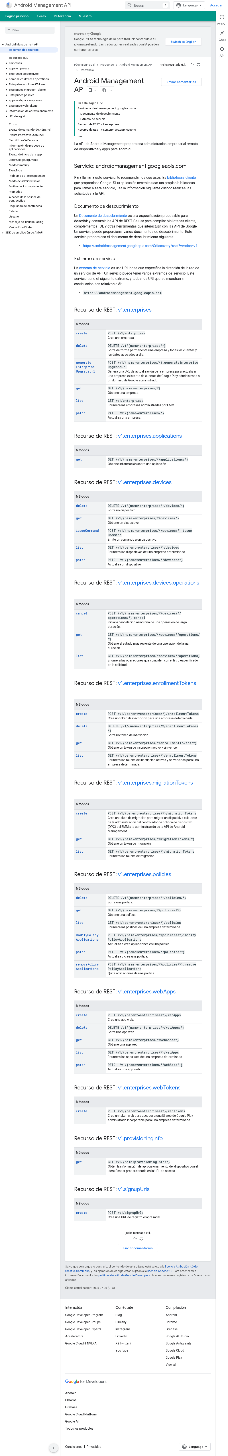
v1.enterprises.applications (150, 436)
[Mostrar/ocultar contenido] (101, 103)
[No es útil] (198, 64)
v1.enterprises (135, 309)
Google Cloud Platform (81, 1414)
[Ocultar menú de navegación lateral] (53, 1448)
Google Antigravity (178, 1343)
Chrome (171, 1322)
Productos (107, 64)
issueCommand (87, 530)
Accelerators (74, 1336)
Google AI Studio (177, 1336)
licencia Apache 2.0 (159, 1271)
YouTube (122, 1350)
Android (171, 1315)
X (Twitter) (123, 1343)
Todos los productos (79, 1428)
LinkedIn (121, 1336)
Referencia (62, 16)
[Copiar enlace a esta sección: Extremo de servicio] (119, 259)
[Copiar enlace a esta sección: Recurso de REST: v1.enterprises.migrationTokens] (78, 790)
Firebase (172, 1329)
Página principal (17, 16)
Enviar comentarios (181, 82)
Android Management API (42, 5)
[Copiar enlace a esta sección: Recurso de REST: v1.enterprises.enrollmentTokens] (78, 690)
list (79, 400)
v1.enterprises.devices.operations (158, 582)
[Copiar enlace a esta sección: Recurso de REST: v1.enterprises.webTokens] (185, 1088)
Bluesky (121, 1322)
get (79, 388)
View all (171, 1364)
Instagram (123, 1329)
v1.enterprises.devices (145, 482)
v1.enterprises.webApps (147, 991)
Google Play (174, 1357)
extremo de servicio (94, 268)
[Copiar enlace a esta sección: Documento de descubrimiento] (142, 206)
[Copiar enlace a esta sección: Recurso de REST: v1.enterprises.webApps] (180, 992)
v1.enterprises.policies (144, 874)
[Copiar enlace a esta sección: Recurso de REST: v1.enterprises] (156, 310)
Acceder (216, 5)
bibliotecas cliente (181, 177)
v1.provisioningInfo (140, 1138)
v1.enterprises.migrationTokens (155, 782)
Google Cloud (175, 1350)
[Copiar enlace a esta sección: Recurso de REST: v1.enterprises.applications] (186, 436)
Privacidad (94, 1446)
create (81, 333)
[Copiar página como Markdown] (104, 90)
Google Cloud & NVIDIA (81, 1343)
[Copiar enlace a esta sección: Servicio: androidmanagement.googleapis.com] (190, 166)
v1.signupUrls (134, 1189)
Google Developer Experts (83, 1329)
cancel (82, 613)
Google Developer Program (84, 1315)
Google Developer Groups (83, 1322)
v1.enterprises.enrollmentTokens (157, 683)
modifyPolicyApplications (87, 937)
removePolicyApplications (87, 966)
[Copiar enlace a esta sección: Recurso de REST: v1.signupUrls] (154, 1189)
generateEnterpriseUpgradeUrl (85, 366)
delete (82, 345)
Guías (41, 16)
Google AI (72, 1421)
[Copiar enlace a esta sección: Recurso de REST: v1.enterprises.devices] (176, 482)
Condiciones (73, 1446)
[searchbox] (30, 30)
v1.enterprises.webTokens (149, 1087)
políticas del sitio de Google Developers (124, 1275)
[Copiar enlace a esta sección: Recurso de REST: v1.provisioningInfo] (167, 1139)
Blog (119, 1315)
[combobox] (147, 5)
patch (81, 413)
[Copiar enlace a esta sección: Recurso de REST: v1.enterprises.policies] (175, 874)
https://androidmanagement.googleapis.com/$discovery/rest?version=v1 (140, 246)
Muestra (85, 16)
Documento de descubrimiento (103, 216)
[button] (29, 44)
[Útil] (191, 64)
